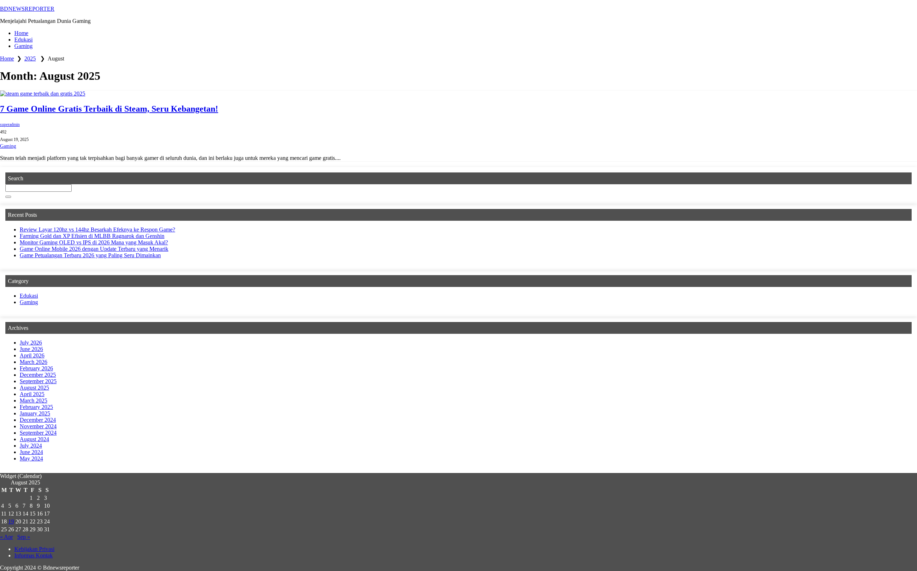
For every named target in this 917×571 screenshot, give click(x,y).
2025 (30, 58)
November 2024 (38, 426)
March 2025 (33, 400)
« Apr (6, 537)
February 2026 (36, 368)
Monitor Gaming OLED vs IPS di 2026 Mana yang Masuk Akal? (94, 242)
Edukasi (23, 39)
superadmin (10, 124)
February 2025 (36, 407)
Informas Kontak (33, 555)
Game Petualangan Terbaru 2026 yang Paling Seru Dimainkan (90, 255)
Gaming (23, 46)
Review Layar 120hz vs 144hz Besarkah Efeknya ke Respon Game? (97, 229)
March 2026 (33, 362)
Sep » (23, 537)
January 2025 (35, 413)
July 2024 (31, 446)
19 (11, 521)
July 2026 (31, 343)
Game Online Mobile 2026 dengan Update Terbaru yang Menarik (94, 249)
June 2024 (31, 452)
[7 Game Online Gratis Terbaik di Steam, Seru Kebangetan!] (458, 94)
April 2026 (32, 355)
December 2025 (38, 375)
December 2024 (38, 420)
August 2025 (34, 388)
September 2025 (38, 381)
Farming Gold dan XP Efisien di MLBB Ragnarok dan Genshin (92, 236)
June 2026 (31, 349)
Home (21, 33)
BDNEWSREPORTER (27, 9)
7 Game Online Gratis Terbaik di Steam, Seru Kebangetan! (109, 108)
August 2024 (34, 439)
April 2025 (32, 394)
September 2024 (38, 433)
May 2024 (31, 458)
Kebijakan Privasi (34, 549)
